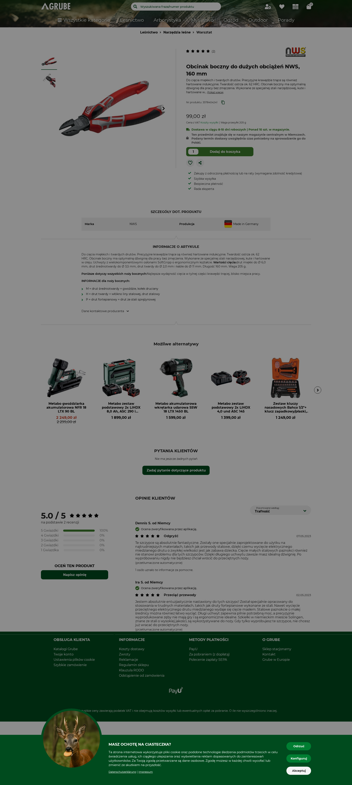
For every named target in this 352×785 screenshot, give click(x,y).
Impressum (146, 771)
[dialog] (176, 392)
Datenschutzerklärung (122, 771)
